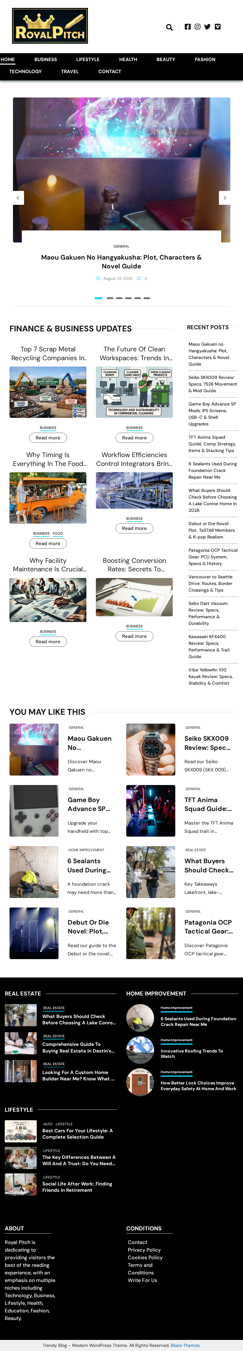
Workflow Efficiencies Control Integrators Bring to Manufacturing (134, 459)
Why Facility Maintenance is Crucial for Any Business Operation (48, 565)
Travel (70, 71)
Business (45, 59)
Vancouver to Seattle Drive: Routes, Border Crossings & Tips (211, 583)
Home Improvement (86, 850)
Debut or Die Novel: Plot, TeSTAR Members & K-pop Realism (212, 530)
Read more (48, 438)
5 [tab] (137, 298)
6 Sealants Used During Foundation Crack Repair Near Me (213, 470)
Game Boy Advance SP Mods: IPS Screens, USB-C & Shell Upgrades (90, 805)
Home (8, 59)
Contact (109, 71)
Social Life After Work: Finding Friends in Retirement (77, 1187)
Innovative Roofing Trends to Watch (192, 1053)
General (121, 246)
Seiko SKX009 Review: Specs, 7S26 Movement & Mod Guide (213, 383)
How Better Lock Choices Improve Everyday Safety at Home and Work (198, 1085)
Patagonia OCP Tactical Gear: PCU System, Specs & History (213, 556)
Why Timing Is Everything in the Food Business (48, 459)
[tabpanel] (122, 197)
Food (58, 533)
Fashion (205, 59)
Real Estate (195, 850)
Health (128, 59)
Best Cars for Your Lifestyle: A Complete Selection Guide (77, 1134)
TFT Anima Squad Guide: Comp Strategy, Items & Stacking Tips (212, 443)
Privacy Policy (144, 1250)
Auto (48, 1124)
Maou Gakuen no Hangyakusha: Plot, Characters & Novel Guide (121, 261)
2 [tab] (110, 298)
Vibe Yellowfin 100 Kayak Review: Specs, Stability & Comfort (211, 676)
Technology (25, 71)
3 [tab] (119, 298)
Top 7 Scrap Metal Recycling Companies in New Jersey (47, 353)
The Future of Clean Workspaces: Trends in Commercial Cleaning (134, 353)
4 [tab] (128, 298)
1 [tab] (99, 298)
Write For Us (142, 1280)
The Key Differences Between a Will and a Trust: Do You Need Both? (79, 1160)
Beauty (166, 59)
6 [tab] (147, 298)
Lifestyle (88, 59)
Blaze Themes (185, 1345)
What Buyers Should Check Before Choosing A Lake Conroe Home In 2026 (206, 866)
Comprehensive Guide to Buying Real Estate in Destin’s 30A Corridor (76, 1047)
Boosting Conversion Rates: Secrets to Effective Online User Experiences (134, 565)
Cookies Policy (145, 1257)
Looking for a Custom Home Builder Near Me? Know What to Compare (79, 1075)
